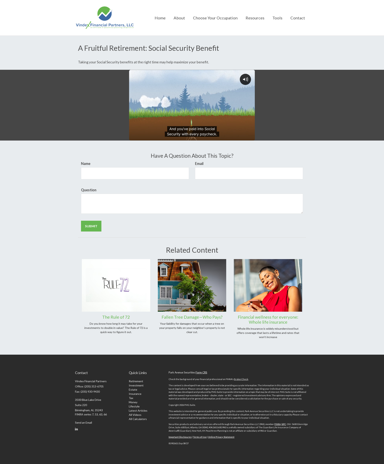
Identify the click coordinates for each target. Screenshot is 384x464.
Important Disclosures (180, 437)
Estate (133, 389)
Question (88, 190)
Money (133, 402)
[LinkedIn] (76, 429)
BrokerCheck (241, 379)
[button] (179, 17)
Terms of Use (200, 437)
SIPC (283, 424)
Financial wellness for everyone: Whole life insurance (268, 319)
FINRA (277, 424)
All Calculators (138, 419)
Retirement (136, 381)
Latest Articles (138, 410)
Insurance (135, 393)
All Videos (135, 414)
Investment (136, 385)
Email (199, 163)
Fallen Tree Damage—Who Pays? (192, 316)
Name (85, 163)
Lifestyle (134, 406)
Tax (131, 398)
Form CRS (201, 372)
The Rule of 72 (116, 316)
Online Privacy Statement (221, 437)
